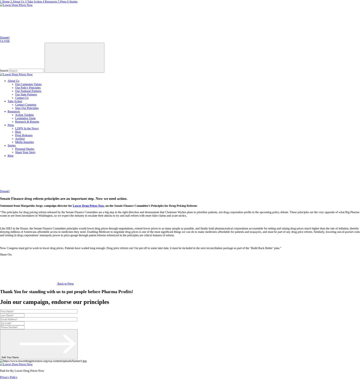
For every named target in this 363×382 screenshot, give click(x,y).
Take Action (15, 101)
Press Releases (24, 135)
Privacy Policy (8, 377)
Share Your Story (25, 152)
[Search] (74, 58)
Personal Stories (24, 148)
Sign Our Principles (27, 108)
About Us (13, 80)
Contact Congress (25, 104)
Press (11, 125)
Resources (14, 111)
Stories (12, 145)
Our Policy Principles (28, 87)
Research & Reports (27, 121)
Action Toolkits (24, 114)
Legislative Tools (25, 118)
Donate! (5, 37)
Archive (20, 138)
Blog (18, 131)
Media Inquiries (24, 142)
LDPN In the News (27, 128)
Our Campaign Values (28, 84)
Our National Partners (28, 91)
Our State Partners (26, 94)
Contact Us (22, 97)
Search (4, 70)
